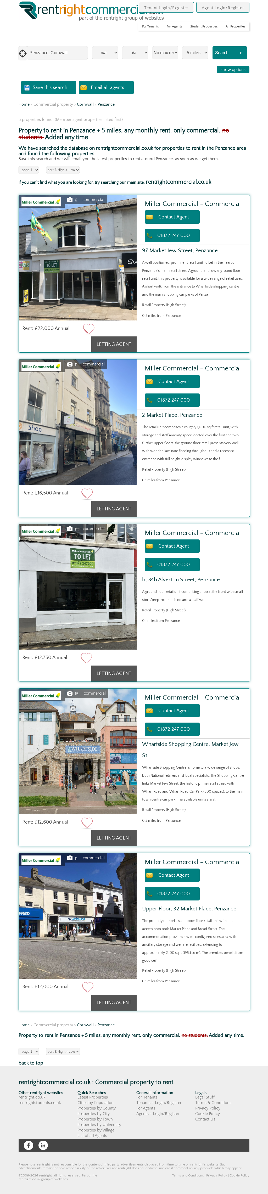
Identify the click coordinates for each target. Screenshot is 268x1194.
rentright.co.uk (32, 1097)
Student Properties (204, 26)
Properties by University (99, 1124)
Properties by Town (95, 1119)
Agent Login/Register (223, 7)
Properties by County (96, 1108)
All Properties (235, 26)
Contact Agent (173, 217)
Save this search (50, 87)
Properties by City (93, 1113)
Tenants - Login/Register (159, 1102)
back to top (31, 1063)
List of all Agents (92, 1135)
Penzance (106, 104)
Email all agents (107, 87)
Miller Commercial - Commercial (193, 204)
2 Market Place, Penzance (172, 415)
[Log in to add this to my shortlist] (89, 329)
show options (233, 69)
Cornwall (85, 104)
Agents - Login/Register (158, 1113)
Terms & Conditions (213, 1102)
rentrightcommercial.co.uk (178, 182)
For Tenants (150, 26)
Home (24, 104)
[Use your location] (23, 53)
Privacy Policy (207, 1108)
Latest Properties (92, 1097)
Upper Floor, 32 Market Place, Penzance (189, 909)
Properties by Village (96, 1130)
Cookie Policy (207, 1113)
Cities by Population (95, 1102)
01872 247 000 (173, 235)
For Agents (174, 26)
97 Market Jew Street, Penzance (179, 250)
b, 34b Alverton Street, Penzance (181, 580)
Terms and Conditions (188, 1175)
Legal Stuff (205, 1097)
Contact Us (205, 1119)
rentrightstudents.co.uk (40, 1102)
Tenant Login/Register (166, 7)
